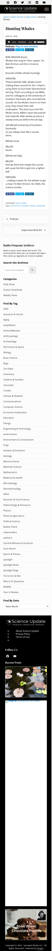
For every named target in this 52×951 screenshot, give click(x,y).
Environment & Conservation (18, 439)
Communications (12, 401)
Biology (7, 352)
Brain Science (10, 357)
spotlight (8, 559)
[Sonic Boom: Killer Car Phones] (26, 803)
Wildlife (7, 586)
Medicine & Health (12, 477)
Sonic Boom (9, 548)
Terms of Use (23, 636)
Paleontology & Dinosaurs (17, 505)
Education (8, 417)
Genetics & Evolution (14, 450)
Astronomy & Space (13, 346)
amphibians (9, 325)
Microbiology (10, 483)
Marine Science (11, 461)
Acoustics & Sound (19, 206)
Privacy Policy (23, 633)
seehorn (7, 537)
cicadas (7, 390)
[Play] (9, 42)
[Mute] (35, 42)
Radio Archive (17, 17)
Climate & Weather (13, 395)
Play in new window (27, 46)
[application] (26, 42)
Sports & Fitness (11, 554)
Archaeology (9, 341)
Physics (7, 510)
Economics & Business (15, 412)
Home (6, 17)
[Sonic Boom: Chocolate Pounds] (26, 924)
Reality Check (10, 526)
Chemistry (8, 374)
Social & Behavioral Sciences (18, 543)
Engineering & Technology (17, 428)
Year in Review (10, 592)
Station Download (12, 289)
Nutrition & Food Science (16, 499)
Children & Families (13, 379)
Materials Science (12, 466)
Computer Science (12, 406)
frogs (6, 445)
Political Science (11, 521)
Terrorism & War (12, 575)
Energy (7, 423)
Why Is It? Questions (13, 581)
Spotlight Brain (11, 564)
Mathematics (10, 472)
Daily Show (31, 17)
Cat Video (8, 368)
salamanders (10, 532)
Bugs (5, 363)
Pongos (40, 948)
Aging (6, 319)
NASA (6, 494)
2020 (5, 308)
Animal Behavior (37, 206)
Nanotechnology (12, 488)
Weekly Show (10, 295)
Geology (7, 455)
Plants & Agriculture (13, 515)
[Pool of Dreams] (26, 682)
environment (10, 434)
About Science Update (27, 630)
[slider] (41, 41)
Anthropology (10, 336)
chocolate (8, 385)
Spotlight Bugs (10, 570)
